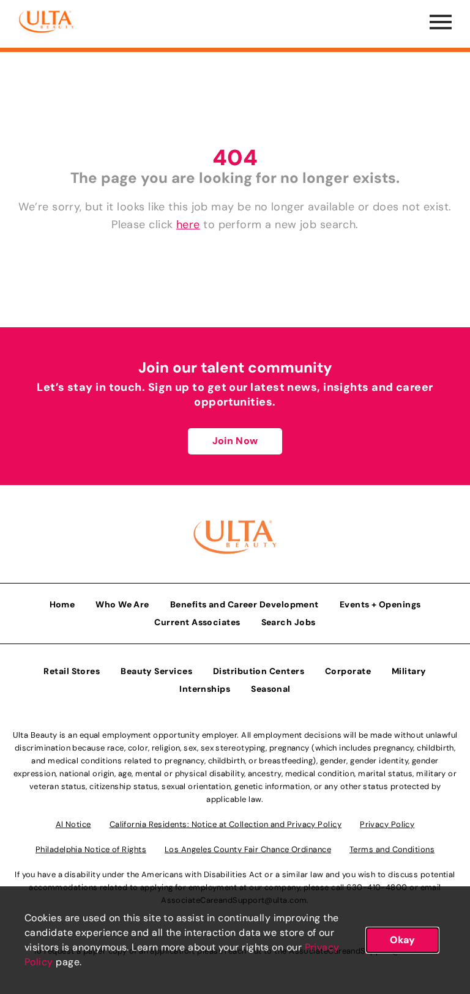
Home (62, 604)
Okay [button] (402, 939)
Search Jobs (288, 622)
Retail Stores (71, 671)
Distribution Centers (258, 671)
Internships (204, 688)
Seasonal (271, 688)
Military (409, 671)
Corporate (348, 671)
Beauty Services (156, 671)
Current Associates (197, 622)
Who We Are (122, 604)
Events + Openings (380, 604)
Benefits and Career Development (244, 604)
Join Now (235, 440)
